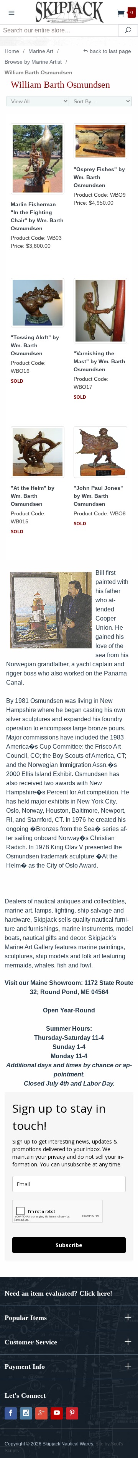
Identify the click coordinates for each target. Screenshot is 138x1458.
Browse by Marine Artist (33, 62)
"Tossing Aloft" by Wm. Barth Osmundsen (35, 345)
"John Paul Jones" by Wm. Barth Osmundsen (98, 496)
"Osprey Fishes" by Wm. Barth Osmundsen (99, 177)
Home (12, 51)
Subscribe (69, 1245)
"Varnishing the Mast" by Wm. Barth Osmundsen (99, 361)
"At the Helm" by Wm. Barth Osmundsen (32, 496)
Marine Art (40, 51)
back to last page (109, 51)
